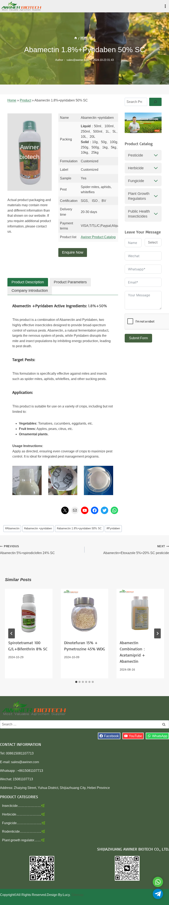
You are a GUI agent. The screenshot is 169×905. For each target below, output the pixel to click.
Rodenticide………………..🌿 (23, 831)
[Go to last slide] (11, 633)
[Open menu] (165, 6)
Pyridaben (113, 528)
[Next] (157, 633)
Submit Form (138, 338)
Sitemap (77, 895)
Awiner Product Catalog (98, 237)
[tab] (27, 282)
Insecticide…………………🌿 (23, 805)
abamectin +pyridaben (38, 528)
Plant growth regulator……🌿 (23, 840)
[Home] (75, 38)
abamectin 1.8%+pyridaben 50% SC (79, 528)
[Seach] (155, 102)
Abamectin (12, 528)
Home (11, 100)
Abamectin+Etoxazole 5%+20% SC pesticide (136, 550)
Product (25, 100)
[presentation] (29, 612)
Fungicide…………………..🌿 (24, 823)
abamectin (22, 305)
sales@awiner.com (78, 59)
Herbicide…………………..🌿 (23, 814)
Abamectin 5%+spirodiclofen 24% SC (27, 550)
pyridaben (44, 305)
